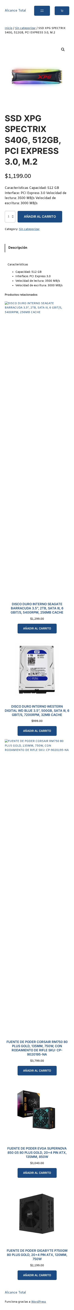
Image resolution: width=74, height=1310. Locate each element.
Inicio (8, 28)
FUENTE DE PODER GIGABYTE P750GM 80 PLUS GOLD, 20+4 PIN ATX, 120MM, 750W (37, 1255)
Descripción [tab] (17, 248)
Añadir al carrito (40, 216)
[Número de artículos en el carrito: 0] (62, 10)
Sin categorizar (25, 28)
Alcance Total (15, 11)
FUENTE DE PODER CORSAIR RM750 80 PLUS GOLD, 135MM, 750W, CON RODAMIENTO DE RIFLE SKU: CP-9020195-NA (37, 1048)
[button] (63, 49)
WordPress (38, 1302)
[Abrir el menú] (42, 11)
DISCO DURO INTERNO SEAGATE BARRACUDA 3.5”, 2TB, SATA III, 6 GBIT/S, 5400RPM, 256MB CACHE (37, 608)
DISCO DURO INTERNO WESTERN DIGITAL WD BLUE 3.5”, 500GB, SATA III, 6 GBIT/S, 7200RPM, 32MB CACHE (37, 710)
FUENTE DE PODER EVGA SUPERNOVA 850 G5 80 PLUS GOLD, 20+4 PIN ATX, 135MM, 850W (37, 1152)
